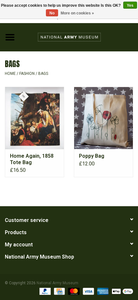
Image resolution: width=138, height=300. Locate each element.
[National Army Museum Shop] (79, 37)
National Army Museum (57, 283)
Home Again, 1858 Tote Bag (32, 159)
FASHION (27, 73)
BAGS (43, 73)
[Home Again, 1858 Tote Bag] (34, 118)
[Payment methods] (44, 291)
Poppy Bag (91, 156)
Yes (130, 5)
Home (10, 73)
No (52, 13)
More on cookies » (77, 13)
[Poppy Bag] (103, 118)
